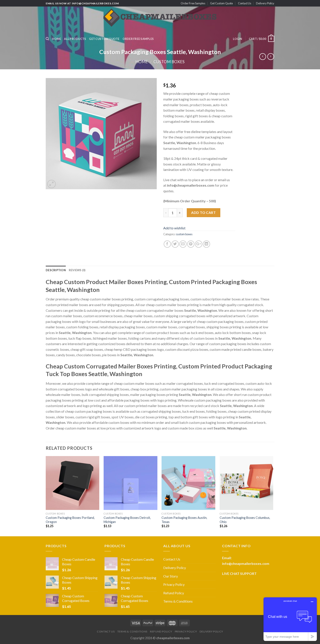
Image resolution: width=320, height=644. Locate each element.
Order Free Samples (193, 3)
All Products (75, 39)
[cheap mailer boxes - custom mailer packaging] (160, 20)
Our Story (170, 576)
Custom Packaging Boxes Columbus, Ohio (245, 520)
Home (56, 39)
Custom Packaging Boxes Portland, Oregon (70, 520)
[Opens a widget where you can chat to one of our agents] (290, 619)
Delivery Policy (265, 3)
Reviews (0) (77, 270)
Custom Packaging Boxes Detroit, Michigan (127, 520)
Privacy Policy (174, 584)
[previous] (46, 496)
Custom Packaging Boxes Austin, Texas (184, 520)
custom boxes (169, 61)
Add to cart (203, 212)
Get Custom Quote (221, 3)
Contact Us (244, 3)
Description (56, 270)
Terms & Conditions (178, 601)
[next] (273, 496)
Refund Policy (173, 593)
